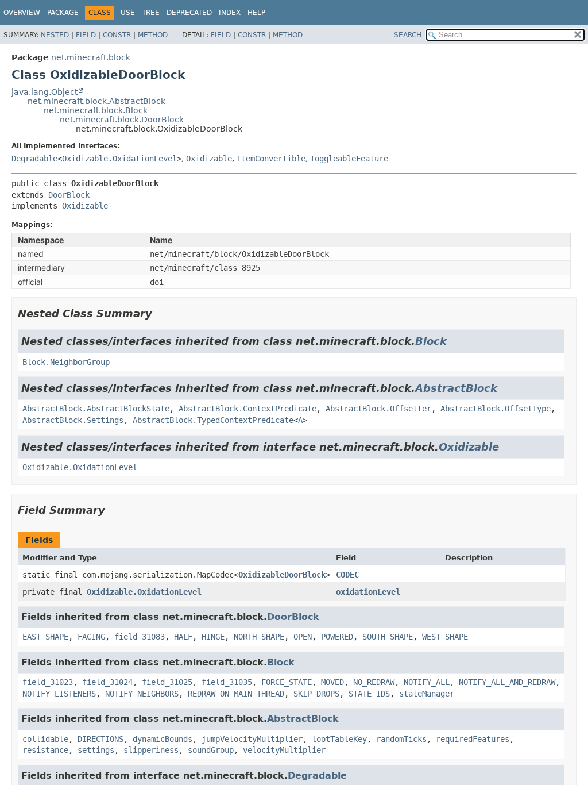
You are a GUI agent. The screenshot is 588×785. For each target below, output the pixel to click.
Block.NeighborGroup (66, 362)
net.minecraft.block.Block (96, 110)
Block (431, 341)
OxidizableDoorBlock (282, 574)
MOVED (332, 682)
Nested (55, 35)
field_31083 (139, 636)
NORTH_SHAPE (259, 636)
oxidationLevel (368, 592)
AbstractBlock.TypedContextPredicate (213, 420)
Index (230, 13)
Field (86, 35)
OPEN (302, 636)
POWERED (337, 636)
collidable (45, 739)
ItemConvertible (271, 158)
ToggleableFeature (349, 158)
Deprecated (189, 13)
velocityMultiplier (284, 750)
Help (256, 13)
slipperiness (151, 750)
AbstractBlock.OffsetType (495, 408)
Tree (151, 13)
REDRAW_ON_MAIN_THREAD (236, 693)
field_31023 (47, 682)
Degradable (34, 158)
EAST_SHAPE (45, 636)
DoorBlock (69, 194)
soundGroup (211, 750)
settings (96, 750)
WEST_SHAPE (445, 636)
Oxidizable (209, 158)
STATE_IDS (369, 693)
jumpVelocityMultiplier (252, 739)
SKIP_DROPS (316, 693)
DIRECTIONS (100, 739)
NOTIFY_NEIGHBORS (142, 693)
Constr (117, 35)
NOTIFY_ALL (427, 682)
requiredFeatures (472, 739)
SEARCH (407, 35)
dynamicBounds (162, 739)
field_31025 (167, 682)
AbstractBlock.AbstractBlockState (95, 408)
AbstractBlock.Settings (72, 420)
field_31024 (107, 682)
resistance (45, 750)
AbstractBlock (456, 388)
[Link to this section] (160, 313)
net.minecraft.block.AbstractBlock (96, 101)
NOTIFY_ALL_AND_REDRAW (507, 682)
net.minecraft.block (90, 57)
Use (128, 13)
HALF (183, 636)
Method (153, 35)
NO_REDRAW (373, 682)
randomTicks (401, 739)
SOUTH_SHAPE (387, 636)
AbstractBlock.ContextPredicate (247, 408)
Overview (21, 13)
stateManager (426, 693)
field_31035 (227, 682)
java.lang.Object (44, 92)
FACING (91, 636)
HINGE (213, 636)
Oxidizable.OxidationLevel (119, 158)
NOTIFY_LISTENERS (59, 693)
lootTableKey (339, 739)
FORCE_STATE (286, 682)
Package (63, 13)
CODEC (347, 574)
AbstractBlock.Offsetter (378, 408)
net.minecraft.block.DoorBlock (122, 119)
